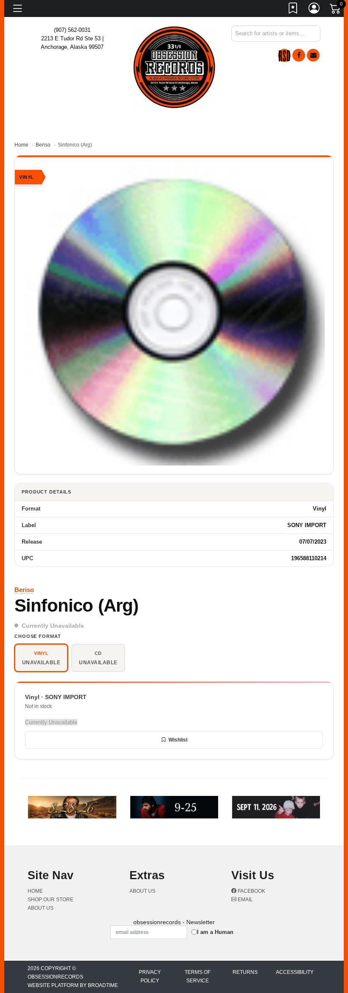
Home (21, 145)
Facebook (250, 891)
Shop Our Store (50, 900)
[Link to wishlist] (293, 9)
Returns (245, 972)
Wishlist (178, 740)
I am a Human (215, 932)
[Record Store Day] (284, 55)
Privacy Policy (150, 976)
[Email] (313, 55)
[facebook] (299, 55)
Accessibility (295, 972)
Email (244, 900)
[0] (336, 10)
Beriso (43, 145)
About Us (40, 908)
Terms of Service (197, 976)
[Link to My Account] (314, 9)
